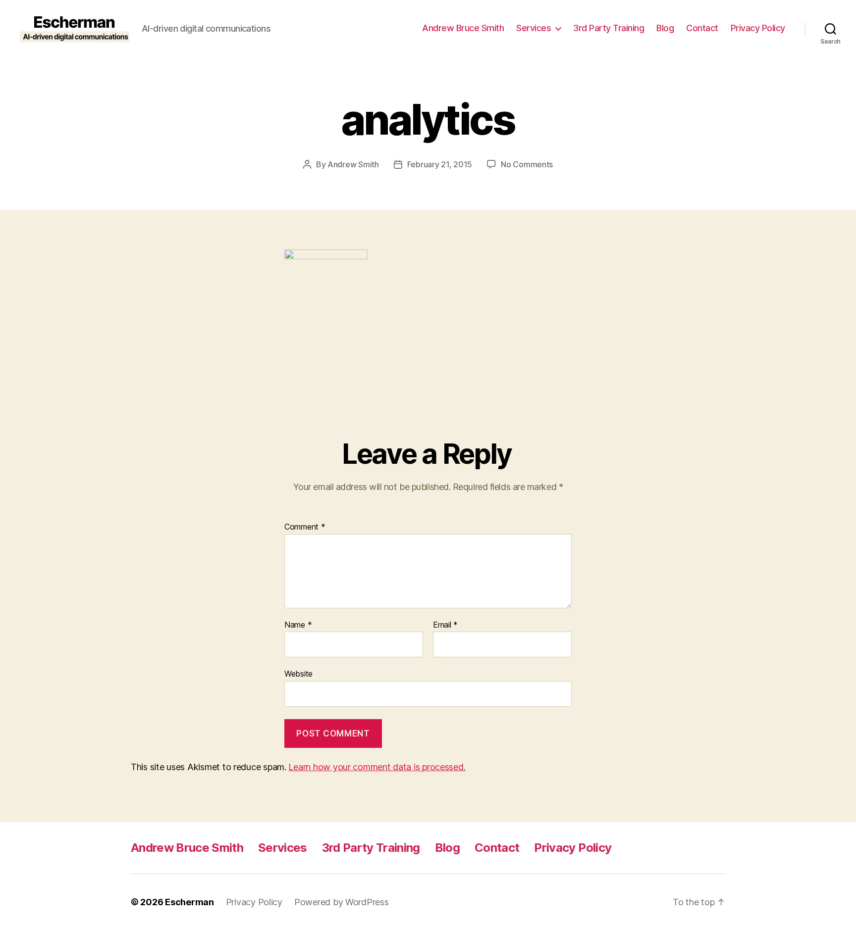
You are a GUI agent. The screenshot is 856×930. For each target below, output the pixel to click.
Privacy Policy (758, 28)
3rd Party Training (608, 28)
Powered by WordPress (341, 902)
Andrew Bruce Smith (463, 28)
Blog (665, 28)
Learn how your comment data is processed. (376, 767)
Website (298, 674)
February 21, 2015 (439, 164)
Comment (304, 527)
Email (445, 625)
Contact (702, 28)
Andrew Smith (353, 164)
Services (533, 28)
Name (298, 625)
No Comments (527, 164)
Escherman (189, 902)
